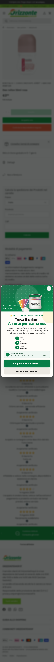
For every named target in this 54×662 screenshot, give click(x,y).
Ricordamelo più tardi (27, 371)
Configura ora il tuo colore (27, 364)
